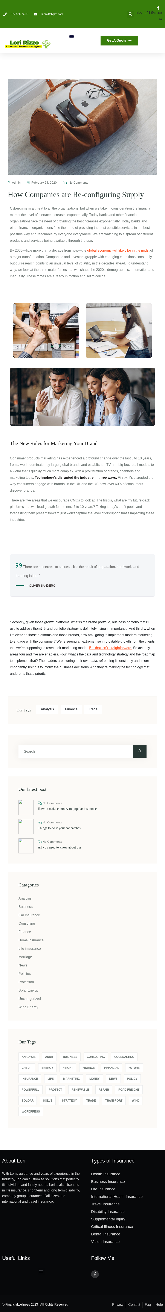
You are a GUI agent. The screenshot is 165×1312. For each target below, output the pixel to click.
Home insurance (31, 940)
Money (94, 1078)
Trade (93, 709)
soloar (28, 1100)
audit (49, 1056)
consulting (96, 1056)
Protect (55, 1089)
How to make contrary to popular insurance (67, 809)
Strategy (69, 1100)
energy (47, 1067)
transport (113, 1100)
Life (50, 1078)
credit (27, 1067)
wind (135, 1100)
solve (47, 1100)
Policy (132, 1078)
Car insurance (29, 915)
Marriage (25, 957)
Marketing (71, 1078)
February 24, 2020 (44, 182)
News (22, 965)
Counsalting (124, 1056)
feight (68, 1067)
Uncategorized (29, 999)
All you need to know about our (59, 847)
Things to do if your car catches (59, 828)
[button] (71, 36)
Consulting (26, 923)
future (134, 1067)
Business (25, 907)
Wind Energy (28, 1007)
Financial (111, 1067)
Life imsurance (29, 948)
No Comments (78, 182)
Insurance (30, 1078)
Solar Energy (28, 990)
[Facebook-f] (95, 1274)
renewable (80, 1089)
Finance (71, 709)
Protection (26, 982)
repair (104, 1089)
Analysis (47, 709)
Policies (24, 973)
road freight (128, 1089)
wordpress (31, 1111)
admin (16, 182)
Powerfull (30, 1089)
